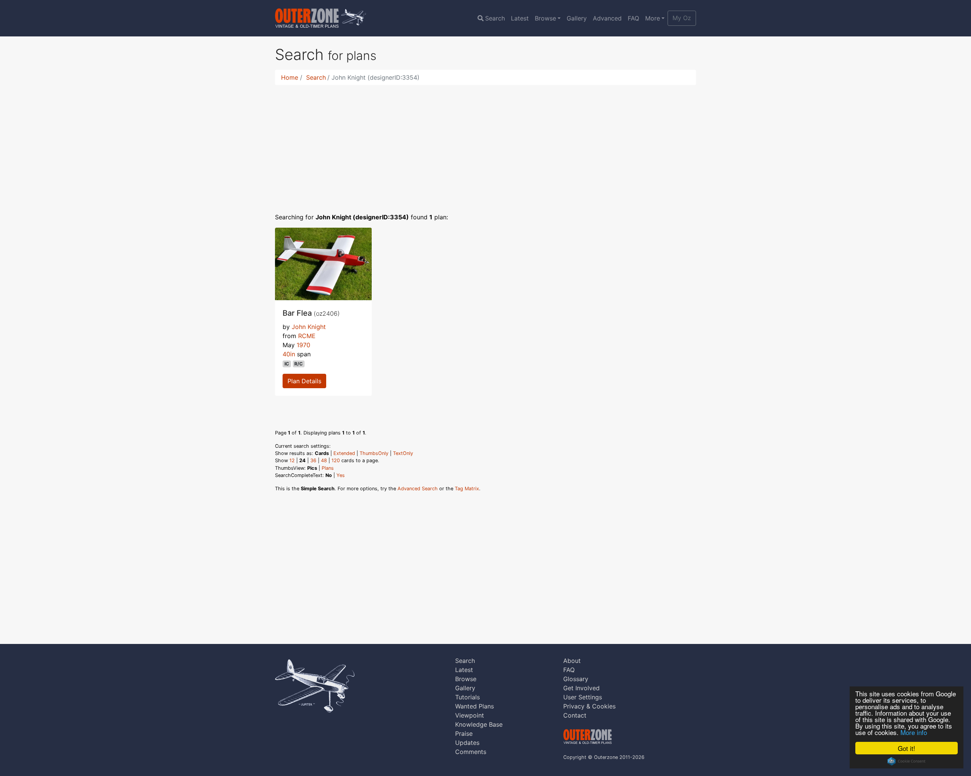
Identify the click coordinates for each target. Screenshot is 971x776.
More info (913, 732)
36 (313, 460)
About (572, 660)
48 (324, 460)
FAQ (633, 18)
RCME (307, 336)
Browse (545, 18)
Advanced (607, 18)
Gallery (577, 18)
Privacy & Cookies (589, 706)
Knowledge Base (479, 724)
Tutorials (467, 697)
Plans (328, 468)
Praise (464, 733)
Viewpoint (469, 715)
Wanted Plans (474, 706)
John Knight (309, 327)
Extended (344, 453)
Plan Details (304, 381)
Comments (470, 752)
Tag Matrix (467, 488)
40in (289, 354)
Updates (467, 742)
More (652, 18)
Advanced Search (418, 488)
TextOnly (403, 453)
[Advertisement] (485, 144)
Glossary (575, 679)
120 (336, 460)
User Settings (582, 697)
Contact (574, 715)
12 (292, 460)
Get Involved (581, 688)
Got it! (906, 748)
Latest (520, 18)
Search (495, 18)
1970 (303, 345)
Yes (340, 475)
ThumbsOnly (374, 453)
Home (289, 77)
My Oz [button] (681, 18)
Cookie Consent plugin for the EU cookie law (906, 761)
